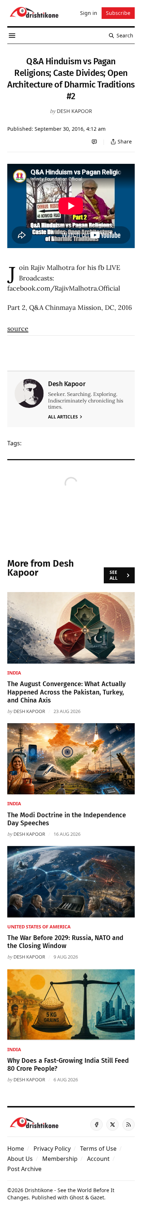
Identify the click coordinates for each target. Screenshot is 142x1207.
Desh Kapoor (74, 111)
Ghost (77, 1197)
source (17, 328)
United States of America (39, 926)
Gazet (97, 1197)
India (14, 672)
